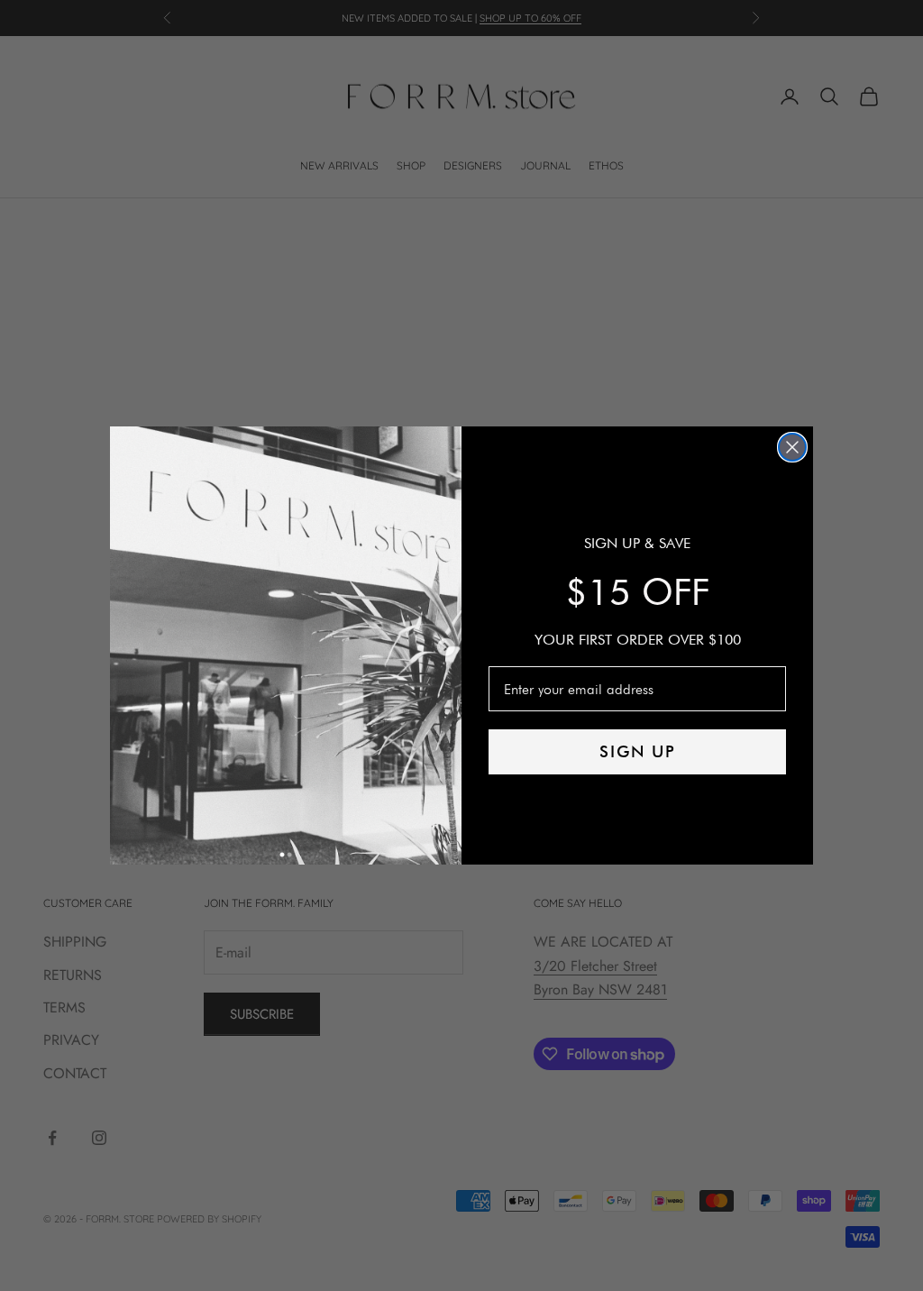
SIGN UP (637, 751)
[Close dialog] (792, 447)
